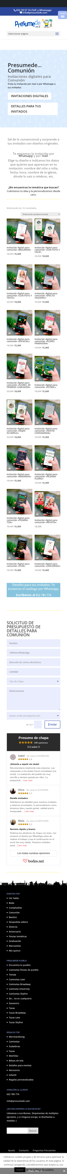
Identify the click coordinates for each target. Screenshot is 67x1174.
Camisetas (14, 1041)
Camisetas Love (17, 979)
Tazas (12, 1008)
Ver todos (14, 898)
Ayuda (11, 1150)
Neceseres (14, 1070)
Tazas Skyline (16, 1022)
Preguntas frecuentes (44, 1150)
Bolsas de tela (16, 1060)
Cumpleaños (15, 907)
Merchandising (17, 1036)
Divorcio (13, 926)
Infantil (12, 1074)
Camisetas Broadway (20, 984)
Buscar (33, 1130)
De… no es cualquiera (20, 998)
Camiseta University (19, 989)
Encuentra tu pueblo (19, 965)
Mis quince (14, 950)
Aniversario (15, 931)
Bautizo (13, 917)
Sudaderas (14, 1046)
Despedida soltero (18, 922)
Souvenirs (14, 1003)
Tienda (12, 974)
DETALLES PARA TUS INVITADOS (26, 109)
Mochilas (13, 1055)
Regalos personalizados (21, 1079)
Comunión (14, 912)
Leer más (27, 780)
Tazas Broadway (17, 1012)
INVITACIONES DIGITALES (29, 96)
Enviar (52, 724)
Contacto (24, 1150)
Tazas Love (14, 1017)
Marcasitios (15, 945)
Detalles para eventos (20, 1065)
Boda (11, 902)
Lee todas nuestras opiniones (33, 853)
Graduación (15, 941)
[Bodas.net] (33, 861)
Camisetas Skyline (18, 993)
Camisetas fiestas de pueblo (23, 969)
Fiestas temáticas (18, 936)
